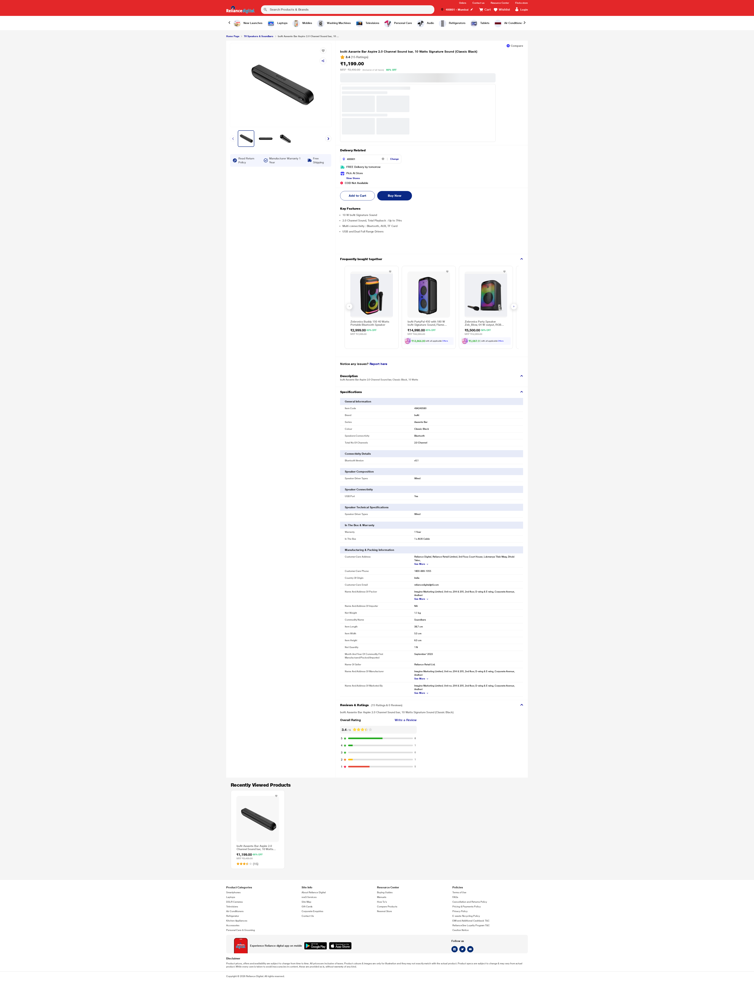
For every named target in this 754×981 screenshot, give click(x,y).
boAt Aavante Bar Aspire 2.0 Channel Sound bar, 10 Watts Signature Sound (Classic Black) (408, 51)
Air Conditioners (234, 911)
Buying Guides (385, 892)
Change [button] (394, 159)
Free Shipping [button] (318, 160)
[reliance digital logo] (240, 10)
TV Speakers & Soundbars (259, 36)
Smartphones (233, 892)
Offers (445, 341)
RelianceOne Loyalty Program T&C (471, 925)
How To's (382, 902)
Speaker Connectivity (359, 489)
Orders (462, 3)
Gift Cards (307, 906)
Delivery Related (352, 150)
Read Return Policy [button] (246, 160)
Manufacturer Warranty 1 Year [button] (285, 160)
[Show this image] (246, 138)
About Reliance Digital (314, 892)
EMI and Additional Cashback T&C (471, 920)
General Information (358, 401)
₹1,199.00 (352, 64)
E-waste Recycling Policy (466, 916)
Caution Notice (460, 930)
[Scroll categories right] (525, 22)
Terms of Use (459, 892)
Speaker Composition (359, 471)
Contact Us (308, 916)
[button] (457, 10)
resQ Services (309, 897)
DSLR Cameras (234, 902)
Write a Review (406, 720)
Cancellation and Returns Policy (469, 902)
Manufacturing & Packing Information (369, 549)
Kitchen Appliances (236, 920)
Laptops (230, 897)
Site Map (306, 902)
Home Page (232, 36)
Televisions (232, 906)
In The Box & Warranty (359, 525)
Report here (378, 364)
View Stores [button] (353, 178)
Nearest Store (384, 911)
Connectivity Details (358, 453)
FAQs (455, 897)
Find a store (521, 3)
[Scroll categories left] (229, 22)
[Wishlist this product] (390, 271)
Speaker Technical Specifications (367, 507)
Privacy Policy (460, 911)
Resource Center (500, 3)
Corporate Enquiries (312, 911)
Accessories (232, 925)
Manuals (381, 897)
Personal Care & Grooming (240, 930)
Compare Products (387, 906)
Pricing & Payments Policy (466, 906)
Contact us (478, 3)
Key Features (350, 208)
